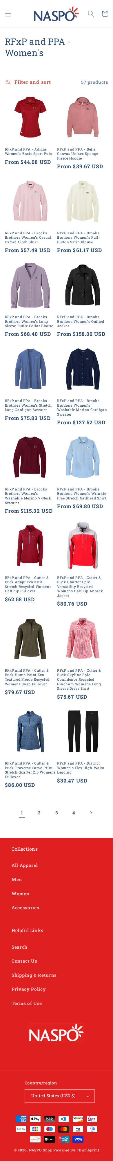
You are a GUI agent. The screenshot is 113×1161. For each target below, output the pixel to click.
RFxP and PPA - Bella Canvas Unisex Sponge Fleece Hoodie (77, 153)
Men (17, 879)
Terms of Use (27, 1003)
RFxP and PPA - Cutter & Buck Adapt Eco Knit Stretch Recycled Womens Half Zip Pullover (28, 584)
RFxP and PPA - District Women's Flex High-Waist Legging (80, 767)
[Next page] (91, 813)
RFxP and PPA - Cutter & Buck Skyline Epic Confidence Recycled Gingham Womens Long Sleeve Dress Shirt (79, 679)
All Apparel (25, 865)
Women (20, 893)
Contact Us (24, 961)
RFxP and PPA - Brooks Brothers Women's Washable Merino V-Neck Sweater (28, 496)
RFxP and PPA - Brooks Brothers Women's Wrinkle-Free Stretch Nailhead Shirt (82, 493)
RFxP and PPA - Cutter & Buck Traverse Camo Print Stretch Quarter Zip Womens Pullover (30, 770)
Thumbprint (88, 1150)
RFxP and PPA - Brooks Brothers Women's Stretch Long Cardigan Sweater (28, 405)
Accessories (25, 907)
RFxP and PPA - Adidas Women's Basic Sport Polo (28, 151)
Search (20, 947)
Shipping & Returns (34, 975)
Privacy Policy (29, 989)
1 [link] (22, 812)
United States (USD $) (53, 1095)
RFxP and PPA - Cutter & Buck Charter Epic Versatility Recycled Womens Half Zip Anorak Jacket (80, 586)
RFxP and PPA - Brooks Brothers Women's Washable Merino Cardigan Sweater (82, 407)
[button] (8, 14)
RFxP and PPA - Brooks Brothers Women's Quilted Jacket (80, 321)
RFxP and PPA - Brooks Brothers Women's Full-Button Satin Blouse (78, 237)
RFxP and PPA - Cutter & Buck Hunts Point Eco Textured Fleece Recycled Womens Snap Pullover (27, 677)
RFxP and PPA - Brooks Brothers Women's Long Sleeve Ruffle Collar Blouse (29, 321)
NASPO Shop (40, 1150)
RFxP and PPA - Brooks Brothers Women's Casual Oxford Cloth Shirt (28, 237)
